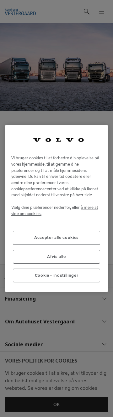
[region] (56, 208)
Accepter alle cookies (56, 237)
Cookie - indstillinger (56, 275)
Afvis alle (56, 256)
